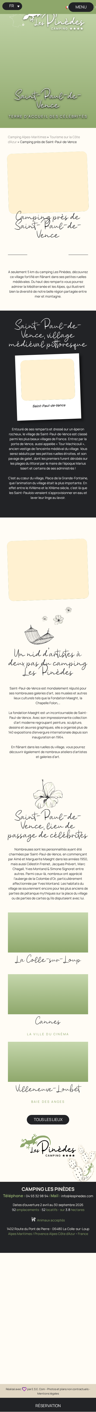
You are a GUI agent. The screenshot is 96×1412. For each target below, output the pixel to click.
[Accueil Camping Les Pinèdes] (54, 17)
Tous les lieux (48, 1119)
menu (81, 7)
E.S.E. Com (38, 1389)
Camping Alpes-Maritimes (27, 137)
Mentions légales (48, 1393)
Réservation (48, 1405)
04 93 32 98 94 (37, 1196)
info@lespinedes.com (77, 1196)
